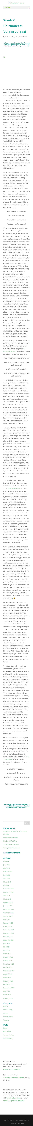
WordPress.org (8, 1038)
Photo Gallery (7, 1010)
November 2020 (8, 964)
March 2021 (7, 954)
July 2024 (6, 885)
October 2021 (7, 937)
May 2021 (6, 947)
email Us (17, 1069)
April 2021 (6, 950)
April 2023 (6, 896)
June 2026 (6, 865)
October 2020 (7, 967)
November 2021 (8, 933)
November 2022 (8, 913)
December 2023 (8, 889)
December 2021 (8, 930)
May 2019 (6, 991)
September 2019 (8, 988)
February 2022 (8, 923)
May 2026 (6, 868)
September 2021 (8, 940)
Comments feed (8, 1035)
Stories (25, 36)
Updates (6, 1020)
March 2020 (7, 978)
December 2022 (8, 909)
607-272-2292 (7, 1069)
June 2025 (6, 875)
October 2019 (7, 984)
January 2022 (7, 926)
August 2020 (7, 974)
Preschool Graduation (10, 838)
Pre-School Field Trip (10, 841)
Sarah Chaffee (9, 36)
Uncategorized (8, 1017)
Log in (5, 1028)
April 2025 (6, 878)
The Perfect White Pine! (11, 844)
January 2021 (7, 961)
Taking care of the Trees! (11, 848)
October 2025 (7, 872)
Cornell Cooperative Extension (13, 1101)
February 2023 (8, 902)
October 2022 (7, 916)
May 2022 (6, 919)
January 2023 (7, 906)
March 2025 (7, 882)
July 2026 (6, 861)
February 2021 (8, 957)
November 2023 (8, 892)
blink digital (19, 1123)
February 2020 (8, 981)
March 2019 (7, 995)
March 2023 (7, 899)
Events (5, 1006)
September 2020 (8, 971)
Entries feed (7, 1032)
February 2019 (8, 998)
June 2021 (6, 943)
